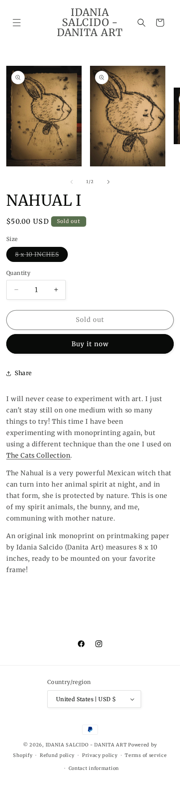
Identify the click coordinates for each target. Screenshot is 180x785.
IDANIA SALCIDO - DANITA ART (86, 745)
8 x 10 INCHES (41, 256)
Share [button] (23, 373)
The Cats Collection (38, 455)
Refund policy (57, 755)
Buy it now (90, 344)
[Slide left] (71, 182)
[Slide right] (108, 182)
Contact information (94, 768)
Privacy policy (100, 755)
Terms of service (146, 755)
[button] (17, 22)
